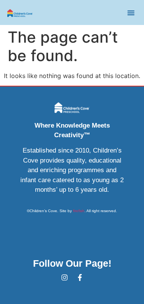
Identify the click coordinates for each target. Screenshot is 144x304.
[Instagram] (64, 277)
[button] (131, 12)
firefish (78, 211)
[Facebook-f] (79, 277)
